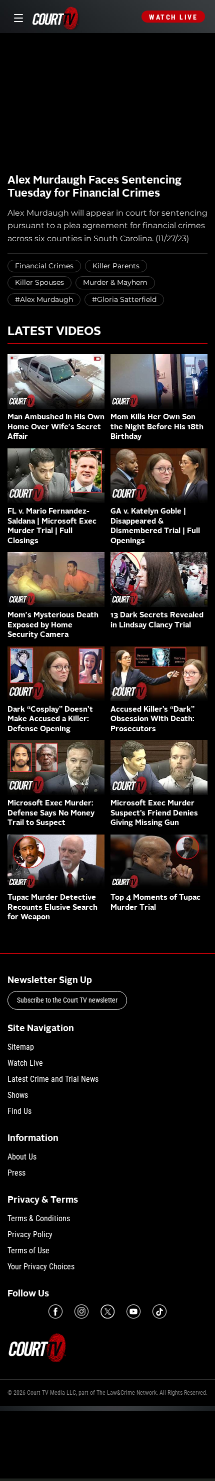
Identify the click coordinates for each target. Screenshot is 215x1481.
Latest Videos (54, 332)
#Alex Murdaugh (44, 299)
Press (17, 1173)
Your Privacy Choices (41, 1266)
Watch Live (173, 17)
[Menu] (16, 17)
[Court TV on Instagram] (81, 1311)
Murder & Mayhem (115, 282)
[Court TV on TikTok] (159, 1311)
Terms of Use (29, 1250)
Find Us (20, 1111)
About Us (22, 1157)
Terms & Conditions (39, 1218)
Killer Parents (116, 266)
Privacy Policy (30, 1234)
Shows (18, 1095)
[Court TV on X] (107, 1311)
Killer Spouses (39, 282)
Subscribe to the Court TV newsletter (67, 1000)
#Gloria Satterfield (124, 299)
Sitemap (21, 1047)
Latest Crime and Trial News (53, 1079)
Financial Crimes (44, 266)
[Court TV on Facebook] (55, 1311)
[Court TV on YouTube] (133, 1311)
